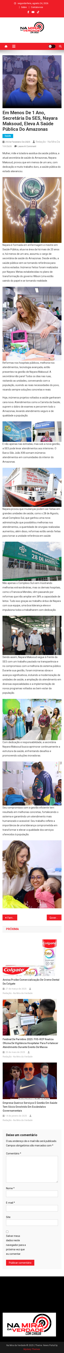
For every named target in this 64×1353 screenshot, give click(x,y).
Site (8, 1217)
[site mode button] (51, 46)
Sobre (24, 7)
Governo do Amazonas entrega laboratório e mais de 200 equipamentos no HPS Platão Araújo (56, 917)
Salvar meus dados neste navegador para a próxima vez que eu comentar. (16, 1245)
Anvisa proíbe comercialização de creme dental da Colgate (31, 981)
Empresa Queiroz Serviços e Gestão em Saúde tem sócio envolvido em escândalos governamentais (30, 1106)
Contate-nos (37, 7)
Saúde (8, 136)
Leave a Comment (27, 146)
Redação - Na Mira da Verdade (18, 993)
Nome (10, 1188)
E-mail (10, 1202)
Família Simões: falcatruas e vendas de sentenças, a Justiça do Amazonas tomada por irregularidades (12, 917)
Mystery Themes (31, 1349)
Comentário (13, 1153)
